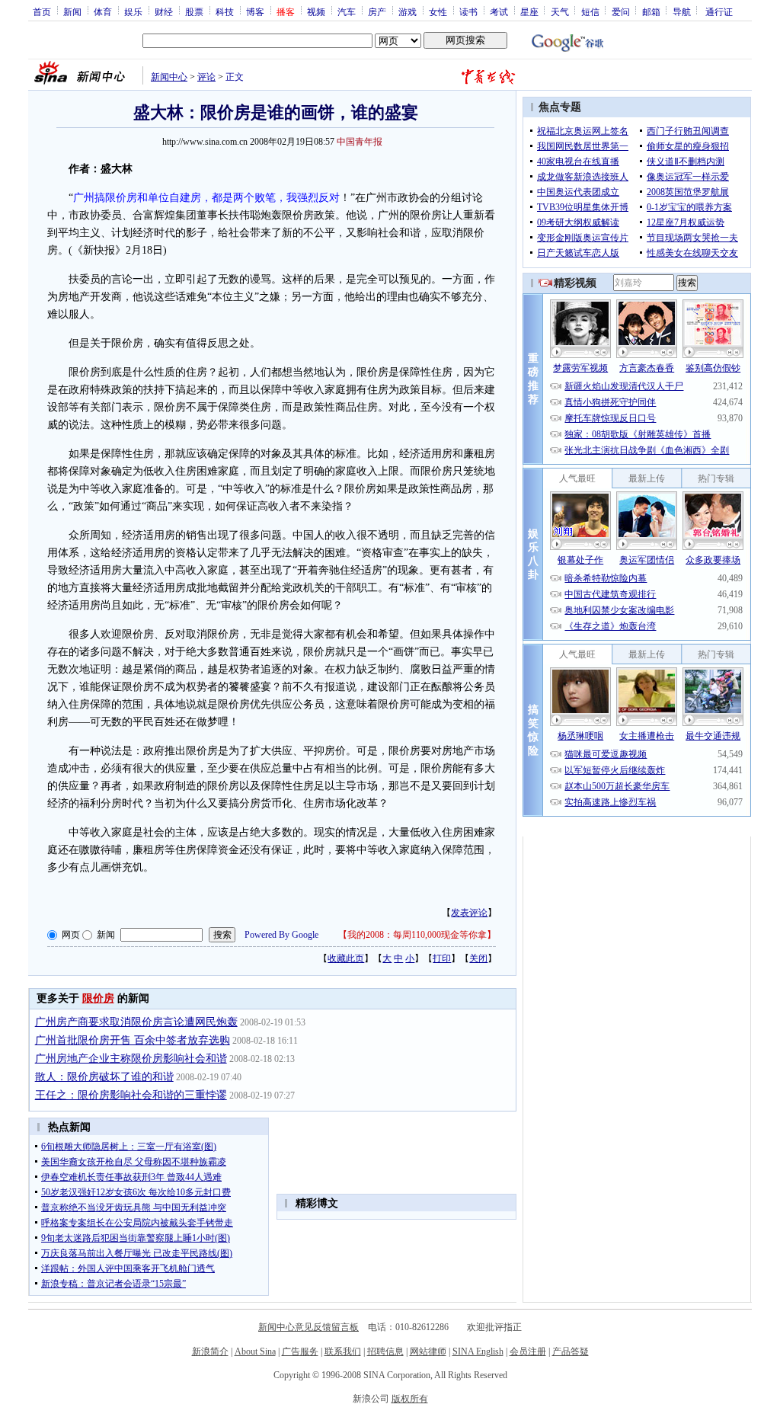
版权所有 (410, 1398)
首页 (42, 11)
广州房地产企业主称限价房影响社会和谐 (131, 1058)
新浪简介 (210, 1351)
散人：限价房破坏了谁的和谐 (104, 1077)
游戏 (407, 11)
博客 (255, 11)
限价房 (98, 998)
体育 (103, 11)
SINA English (477, 1351)
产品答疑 (570, 1351)
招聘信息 (385, 1351)
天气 (560, 11)
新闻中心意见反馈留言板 (308, 1327)
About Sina (255, 1351)
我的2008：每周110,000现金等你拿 (417, 934)
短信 (590, 11)
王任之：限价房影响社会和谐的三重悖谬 (131, 1095)
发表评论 (469, 912)
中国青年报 (359, 141)
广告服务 (300, 1351)
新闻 (72, 11)
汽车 (346, 11)
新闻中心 (169, 77)
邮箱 (651, 11)
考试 (499, 11)
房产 (377, 11)
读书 (468, 11)
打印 (442, 958)
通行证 (719, 11)
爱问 (621, 11)
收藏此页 (346, 958)
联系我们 (342, 1351)
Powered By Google (281, 934)
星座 (529, 11)
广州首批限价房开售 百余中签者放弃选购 (132, 1040)
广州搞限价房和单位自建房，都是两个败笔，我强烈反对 (206, 197)
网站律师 (428, 1351)
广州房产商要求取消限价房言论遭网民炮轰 (136, 1022)
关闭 (478, 958)
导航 (682, 11)
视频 (316, 11)
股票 (194, 11)
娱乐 (133, 11)
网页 (71, 934)
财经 (164, 11)
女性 (438, 11)
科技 (225, 11)
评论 (206, 77)
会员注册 (528, 1351)
